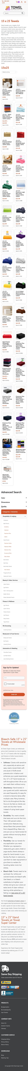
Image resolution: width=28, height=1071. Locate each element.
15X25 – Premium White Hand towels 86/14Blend (20, 91)
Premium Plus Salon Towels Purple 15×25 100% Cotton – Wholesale (20, 425)
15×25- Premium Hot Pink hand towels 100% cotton (20, 168)
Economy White (7, 553)
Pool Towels (7, 569)
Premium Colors (8, 543)
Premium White (7, 546)
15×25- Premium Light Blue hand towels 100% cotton (20, 193)
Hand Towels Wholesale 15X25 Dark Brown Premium (20, 319)
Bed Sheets (6, 559)
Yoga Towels (6, 622)
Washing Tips (5, 1058)
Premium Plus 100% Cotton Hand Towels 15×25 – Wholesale (6, 371)
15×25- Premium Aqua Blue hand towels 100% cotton (20, 117)
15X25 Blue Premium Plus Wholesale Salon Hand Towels (6, 452)
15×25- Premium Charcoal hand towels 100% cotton (6, 168)
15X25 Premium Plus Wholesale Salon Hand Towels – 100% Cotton (20, 345)
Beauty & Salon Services (10, 580)
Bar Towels (6, 641)
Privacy (8, 690)
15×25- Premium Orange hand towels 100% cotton (6, 243)
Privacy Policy (5, 1042)
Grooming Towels (7, 629)
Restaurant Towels (8, 637)
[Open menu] (25, 2)
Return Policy (5, 1044)
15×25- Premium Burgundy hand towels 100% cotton (20, 143)
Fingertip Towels (7, 573)
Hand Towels (6, 540)
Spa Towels (6, 587)
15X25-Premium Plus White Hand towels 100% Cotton (6, 319)
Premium (6, 530)
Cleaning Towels (7, 644)
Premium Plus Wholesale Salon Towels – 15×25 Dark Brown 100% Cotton (20, 400)
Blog (2, 1055)
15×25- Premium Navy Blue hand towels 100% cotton (20, 218)
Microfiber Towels (8, 652)
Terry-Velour (7, 556)
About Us (3, 1023)
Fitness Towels (7, 612)
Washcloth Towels (8, 576)
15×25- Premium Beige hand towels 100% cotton (7, 142)
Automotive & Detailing (10, 648)
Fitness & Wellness (8, 601)
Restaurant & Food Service (11, 634)
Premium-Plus (7, 533)
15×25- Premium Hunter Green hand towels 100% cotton (6, 193)
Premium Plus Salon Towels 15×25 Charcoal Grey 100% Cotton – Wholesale (7, 400)
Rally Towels (6, 618)
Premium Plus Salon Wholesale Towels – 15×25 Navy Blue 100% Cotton (7, 426)
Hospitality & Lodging (9, 516)
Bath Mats (6, 563)
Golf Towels (6, 615)
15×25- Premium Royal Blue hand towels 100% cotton (7, 269)
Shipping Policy (5, 1039)
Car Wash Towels (7, 655)
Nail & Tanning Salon (8, 590)
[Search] (23, 13)
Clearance (6, 520)
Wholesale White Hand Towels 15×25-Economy (6, 477)
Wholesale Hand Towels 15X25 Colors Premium (21, 451)
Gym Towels (6, 605)
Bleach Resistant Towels (9, 597)
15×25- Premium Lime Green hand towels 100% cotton (6, 218)
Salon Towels (6, 584)
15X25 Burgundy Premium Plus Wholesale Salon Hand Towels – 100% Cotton (20, 372)
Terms (12, 690)
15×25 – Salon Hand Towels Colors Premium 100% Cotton (7, 116)
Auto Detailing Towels (9, 659)
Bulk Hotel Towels (8, 566)
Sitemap (3, 1028)
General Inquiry (5, 1026)
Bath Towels (6, 523)
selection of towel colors (16, 901)
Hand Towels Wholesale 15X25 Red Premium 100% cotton (7, 344)
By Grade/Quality (6, 1010)
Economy (6, 526)
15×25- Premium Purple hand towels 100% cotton (20, 243)
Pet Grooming (7, 626)
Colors (5, 536)
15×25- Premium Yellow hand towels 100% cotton (6, 294)
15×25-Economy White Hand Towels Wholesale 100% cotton (7, 92)
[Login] (22, 2)
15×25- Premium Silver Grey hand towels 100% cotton (20, 269)
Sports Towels (7, 608)
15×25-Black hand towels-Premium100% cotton (20, 293)
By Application (5, 1007)
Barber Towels (7, 594)
